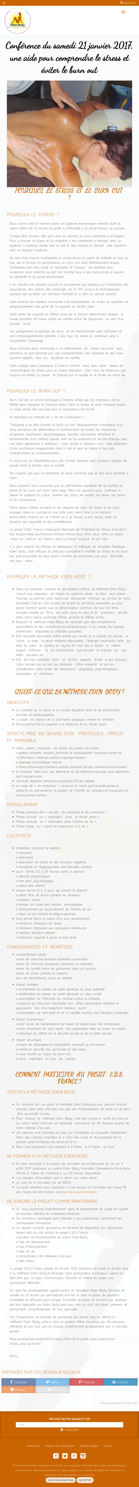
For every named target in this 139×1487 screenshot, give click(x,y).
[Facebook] (56, 1456)
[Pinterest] (74, 1456)
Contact (108, 1446)
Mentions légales (89, 1446)
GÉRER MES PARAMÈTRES (61, 1480)
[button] (123, 12)
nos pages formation (82, 1192)
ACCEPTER (85, 1480)
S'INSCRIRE (71, 1430)
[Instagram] (83, 1456)
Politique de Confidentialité (59, 1446)
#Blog (14, 1356)
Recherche (129, 3)
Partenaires (33, 1446)
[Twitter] (65, 1456)
